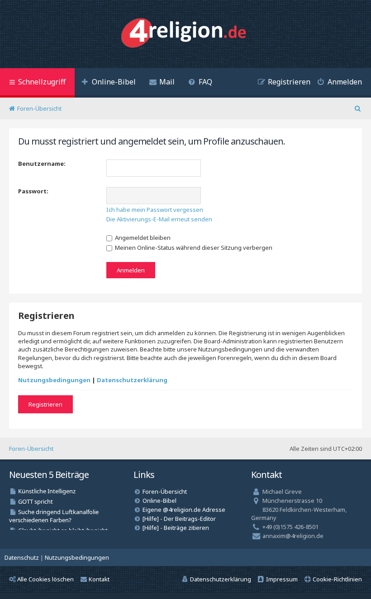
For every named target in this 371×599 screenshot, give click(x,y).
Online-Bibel (159, 500)
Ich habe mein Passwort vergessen (154, 210)
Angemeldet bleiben (142, 238)
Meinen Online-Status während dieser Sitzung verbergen (193, 247)
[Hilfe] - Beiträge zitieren (176, 528)
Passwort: (33, 191)
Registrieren (45, 404)
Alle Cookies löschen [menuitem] (45, 579)
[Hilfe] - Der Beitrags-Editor (179, 519)
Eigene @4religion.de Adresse (184, 509)
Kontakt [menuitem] (99, 579)
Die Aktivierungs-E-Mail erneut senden (159, 219)
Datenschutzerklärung (132, 380)
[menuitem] (109, 83)
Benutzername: (42, 163)
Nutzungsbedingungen (54, 380)
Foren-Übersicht (31, 449)
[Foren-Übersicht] (185, 34)
